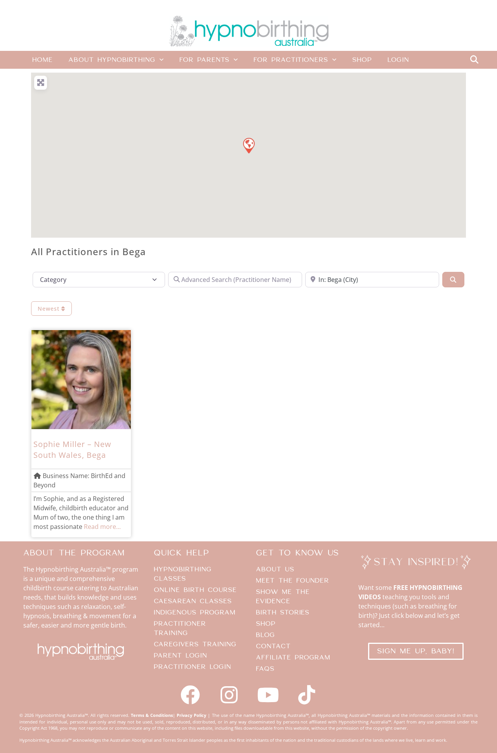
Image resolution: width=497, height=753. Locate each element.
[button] (474, 59)
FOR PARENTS (204, 60)
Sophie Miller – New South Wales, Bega (72, 449)
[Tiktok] (306, 694)
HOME (42, 60)
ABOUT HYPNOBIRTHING (111, 60)
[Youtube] (268, 694)
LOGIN (398, 60)
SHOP (362, 60)
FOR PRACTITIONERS (291, 60)
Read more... (102, 526)
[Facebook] (190, 694)
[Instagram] (229, 694)
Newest (49, 308)
